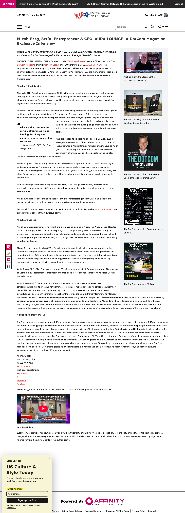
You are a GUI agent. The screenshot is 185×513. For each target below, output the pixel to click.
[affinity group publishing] (8, 259)
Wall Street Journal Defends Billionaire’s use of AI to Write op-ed (125, 4)
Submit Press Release (72, 511)
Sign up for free (27, 500)
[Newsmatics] (8, 266)
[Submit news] (8, 247)
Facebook (22, 373)
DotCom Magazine (26, 65)
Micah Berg (51, 65)
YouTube (21, 384)
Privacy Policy (138, 511)
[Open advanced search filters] (152, 27)
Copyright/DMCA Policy (117, 511)
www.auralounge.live (104, 209)
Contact (152, 511)
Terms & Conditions (94, 511)
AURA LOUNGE (92, 65)
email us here (23, 366)
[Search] (146, 27)
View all (179, 4)
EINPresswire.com (76, 61)
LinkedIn (21, 380)
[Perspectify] (8, 253)
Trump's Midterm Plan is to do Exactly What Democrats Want (42, 4)
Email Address (15, 489)
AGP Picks (8, 4)
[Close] (49, 458)
